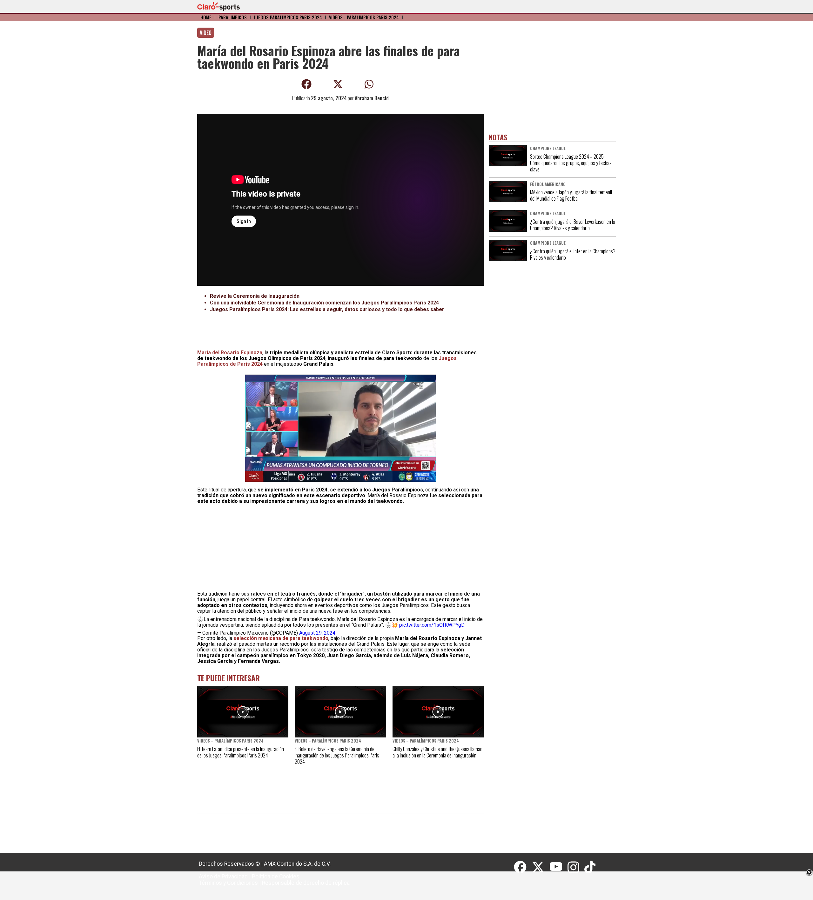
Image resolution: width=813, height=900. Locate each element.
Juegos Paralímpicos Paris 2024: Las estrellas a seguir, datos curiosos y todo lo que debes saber (327, 309)
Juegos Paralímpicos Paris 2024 (288, 17)
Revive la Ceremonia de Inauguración (254, 296)
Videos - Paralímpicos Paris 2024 (364, 17)
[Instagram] (576, 867)
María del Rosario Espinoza (229, 353)
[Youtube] (558, 867)
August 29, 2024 (317, 633)
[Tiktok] (590, 867)
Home (206, 17)
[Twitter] (540, 867)
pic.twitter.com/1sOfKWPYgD (432, 625)
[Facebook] (523, 867)
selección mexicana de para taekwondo (280, 638)
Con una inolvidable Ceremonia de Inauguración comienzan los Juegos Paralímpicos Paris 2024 (324, 303)
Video (206, 33)
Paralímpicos (232, 17)
